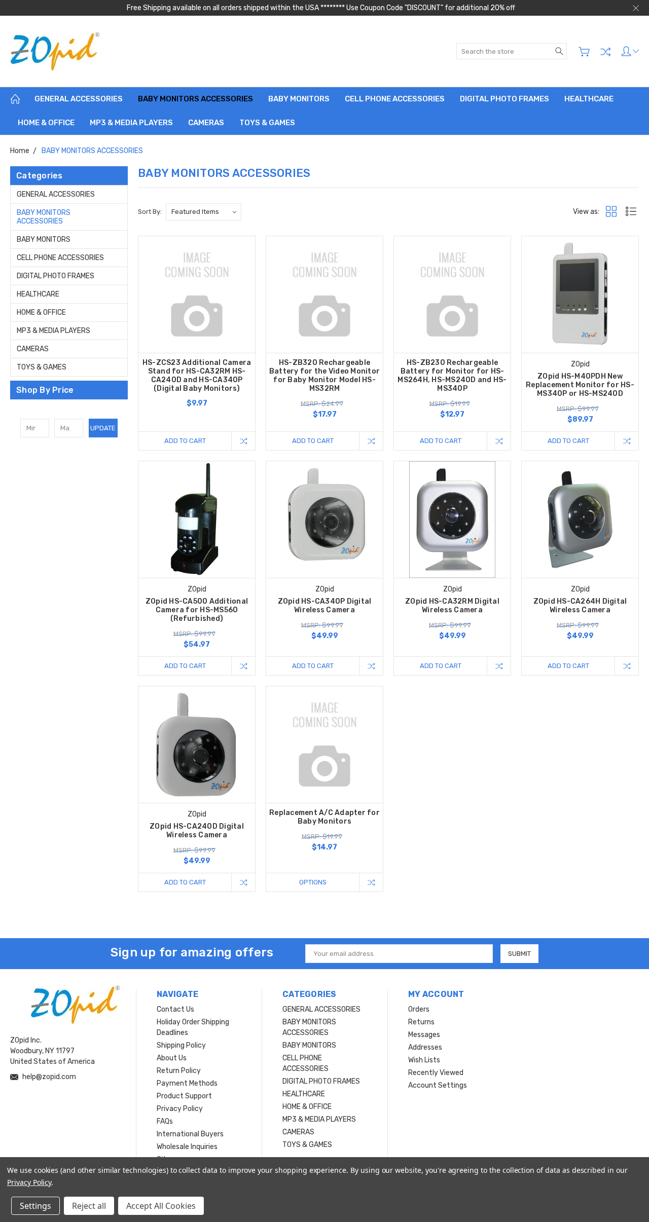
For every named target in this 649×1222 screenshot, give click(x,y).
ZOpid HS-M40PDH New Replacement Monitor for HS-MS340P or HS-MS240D (580, 385)
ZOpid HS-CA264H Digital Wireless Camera (580, 605)
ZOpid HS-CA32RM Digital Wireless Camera (452, 605)
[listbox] (203, 211)
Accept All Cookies (161, 1205)
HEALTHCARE (589, 98)
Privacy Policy (180, 1108)
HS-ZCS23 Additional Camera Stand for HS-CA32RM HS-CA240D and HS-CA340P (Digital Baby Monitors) (196, 375)
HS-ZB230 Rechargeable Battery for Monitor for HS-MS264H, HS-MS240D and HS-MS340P (452, 375)
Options (313, 882)
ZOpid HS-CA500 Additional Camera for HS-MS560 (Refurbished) (197, 610)
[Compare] (605, 51)
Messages (424, 1034)
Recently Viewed (435, 1072)
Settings (35, 1205)
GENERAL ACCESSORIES (78, 98)
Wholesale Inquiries (187, 1146)
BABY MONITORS (299, 98)
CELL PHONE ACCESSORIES (395, 98)
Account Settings (437, 1085)
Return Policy (179, 1070)
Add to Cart (185, 441)
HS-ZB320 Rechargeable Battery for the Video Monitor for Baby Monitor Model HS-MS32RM (324, 375)
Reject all (89, 1205)
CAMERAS (206, 122)
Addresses (425, 1047)
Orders (418, 1009)
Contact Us (175, 1009)
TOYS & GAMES (267, 122)
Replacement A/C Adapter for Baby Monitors (324, 817)
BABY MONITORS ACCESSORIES (195, 98)
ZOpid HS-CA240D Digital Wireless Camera (197, 830)
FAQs (165, 1121)
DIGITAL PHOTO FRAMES (504, 98)
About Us (172, 1058)
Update (103, 428)
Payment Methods (187, 1083)
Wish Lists (424, 1060)
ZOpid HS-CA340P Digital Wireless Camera (325, 605)
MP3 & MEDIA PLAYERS (131, 122)
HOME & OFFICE (46, 122)
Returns (421, 1022)
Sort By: (150, 211)
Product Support (184, 1096)
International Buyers (190, 1134)
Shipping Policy (181, 1045)
